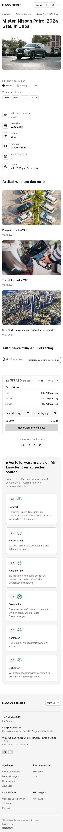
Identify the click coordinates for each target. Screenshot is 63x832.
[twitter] (40, 445)
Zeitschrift (7, 803)
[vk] (29, 445)
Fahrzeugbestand (23, 14)
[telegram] (34, 445)
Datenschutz (7, 824)
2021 (6, 97)
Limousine (38, 771)
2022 (15, 97)
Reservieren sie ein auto (31, 427)
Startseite (6, 14)
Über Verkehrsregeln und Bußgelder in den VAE (28, 330)
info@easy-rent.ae (11, 727)
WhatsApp (38, 799)
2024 (34, 97)
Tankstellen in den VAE (15, 280)
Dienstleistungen (10, 776)
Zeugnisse (7, 786)
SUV (35, 776)
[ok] (23, 445)
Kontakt (6, 808)
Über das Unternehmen (13, 799)
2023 (24, 97)
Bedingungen (8, 781)
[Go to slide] (24, 65)
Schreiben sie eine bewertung (44, 360)
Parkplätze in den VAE (14, 230)
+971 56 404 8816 (11, 717)
